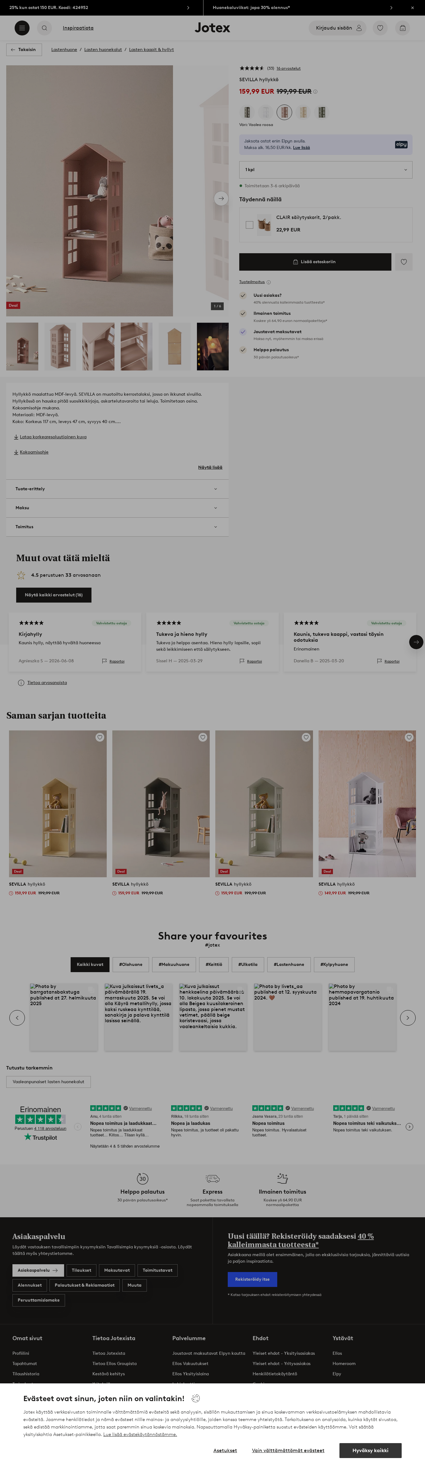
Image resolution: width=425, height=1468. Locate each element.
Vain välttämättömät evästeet (288, 1450)
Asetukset (225, 1450)
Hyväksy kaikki (371, 1450)
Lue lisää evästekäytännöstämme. (140, 1434)
